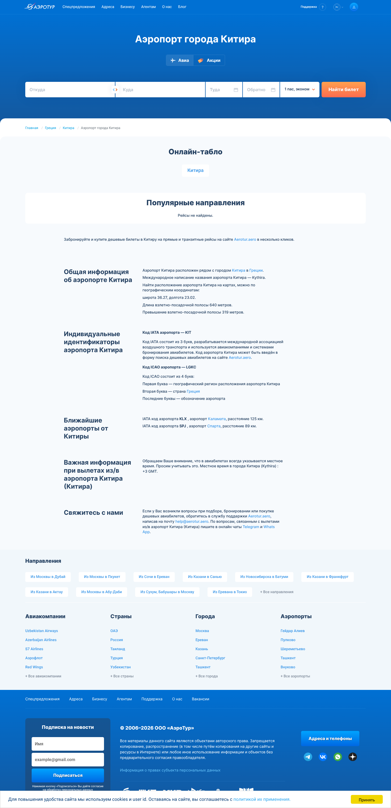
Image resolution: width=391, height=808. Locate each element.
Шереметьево (293, 649)
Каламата (217, 419)
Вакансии (200, 699)
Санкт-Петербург (210, 658)
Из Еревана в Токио (230, 592)
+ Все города (207, 676)
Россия (116, 640)
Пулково (288, 640)
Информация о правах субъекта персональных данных (170, 770)
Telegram (251, 527)
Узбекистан (120, 667)
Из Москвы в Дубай (48, 577)
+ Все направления (276, 592)
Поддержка (152, 699)
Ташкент (203, 667)
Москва (202, 631)
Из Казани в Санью (205, 577)
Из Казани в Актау (47, 592)
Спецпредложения (79, 7)
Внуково (288, 667)
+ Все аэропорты (295, 676)
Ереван (202, 640)
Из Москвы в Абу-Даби (101, 592)
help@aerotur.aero (191, 521)
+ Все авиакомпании (43, 676)
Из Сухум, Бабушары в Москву (167, 592)
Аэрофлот (34, 658)
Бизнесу (127, 7)
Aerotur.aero (245, 239)
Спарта (214, 426)
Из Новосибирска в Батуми (264, 577)
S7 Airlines (34, 649)
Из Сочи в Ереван (154, 577)
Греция (50, 128)
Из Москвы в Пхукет (102, 577)
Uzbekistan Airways (41, 631)
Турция (116, 658)
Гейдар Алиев (293, 631)
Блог (182, 7)
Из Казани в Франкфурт (327, 577)
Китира (68, 128)
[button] (313, 7)
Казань (202, 649)
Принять (367, 799)
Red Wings (34, 667)
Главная (31, 128)
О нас (167, 7)
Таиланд (117, 649)
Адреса (107, 7)
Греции (256, 270)
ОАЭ (114, 631)
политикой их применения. (262, 799)
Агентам (148, 7)
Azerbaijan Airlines (41, 640)
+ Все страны (122, 676)
